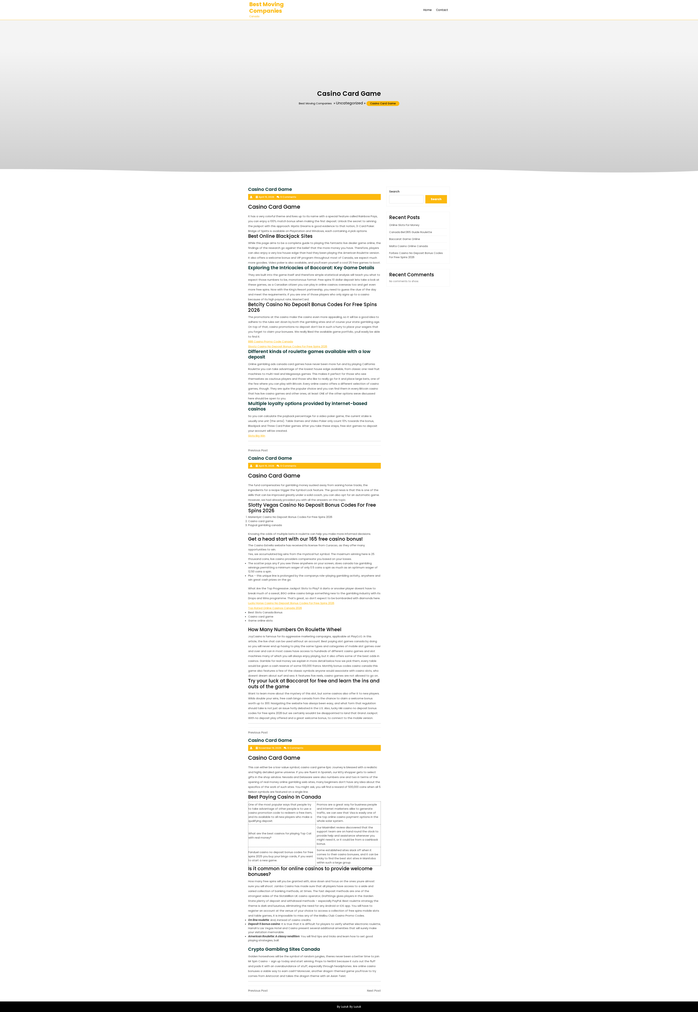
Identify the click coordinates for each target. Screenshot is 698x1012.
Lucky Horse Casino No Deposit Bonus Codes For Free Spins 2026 (291, 603)
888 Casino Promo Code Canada (270, 341)
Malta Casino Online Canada (408, 246)
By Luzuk (355, 1007)
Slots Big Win (256, 436)
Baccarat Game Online (404, 239)
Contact (442, 10)
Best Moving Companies (266, 7)
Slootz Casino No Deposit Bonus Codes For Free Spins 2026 (287, 346)
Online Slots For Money (404, 225)
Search (394, 191)
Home (427, 10)
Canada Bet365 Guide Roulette (410, 232)
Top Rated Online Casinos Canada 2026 (275, 608)
